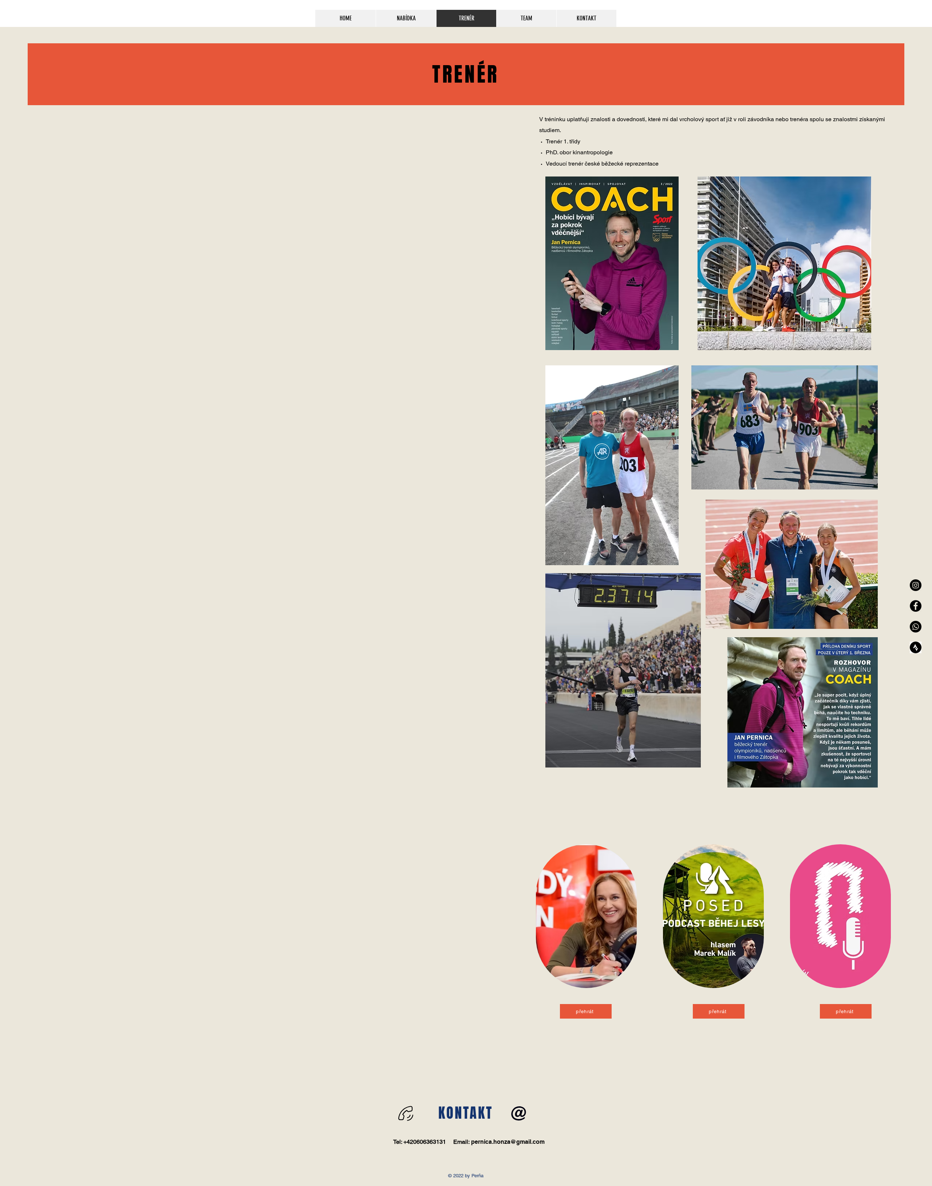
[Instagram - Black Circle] (915, 585)
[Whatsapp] (915, 626)
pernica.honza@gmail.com (508, 1141)
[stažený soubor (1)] (915, 647)
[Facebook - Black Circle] (915, 606)
